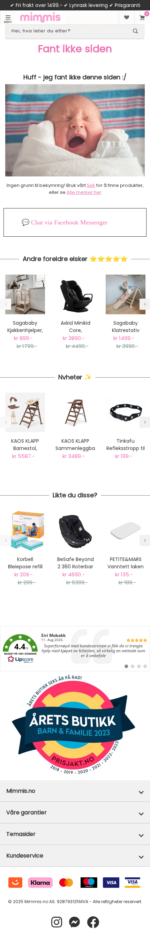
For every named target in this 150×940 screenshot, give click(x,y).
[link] (75, 649)
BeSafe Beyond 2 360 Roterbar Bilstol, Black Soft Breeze (75, 563)
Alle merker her (84, 192)
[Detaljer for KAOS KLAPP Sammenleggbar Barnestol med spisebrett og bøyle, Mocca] (75, 412)
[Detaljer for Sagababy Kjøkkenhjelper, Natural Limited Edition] (25, 294)
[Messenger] (74, 922)
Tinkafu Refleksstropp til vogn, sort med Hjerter (125, 444)
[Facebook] (93, 922)
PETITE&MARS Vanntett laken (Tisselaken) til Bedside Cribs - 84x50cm (125, 563)
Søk (91, 185)
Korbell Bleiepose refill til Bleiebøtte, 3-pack (25, 563)
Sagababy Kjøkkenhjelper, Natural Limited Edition (25, 326)
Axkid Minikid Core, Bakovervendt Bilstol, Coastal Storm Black (75, 326)
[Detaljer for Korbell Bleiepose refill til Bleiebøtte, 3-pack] (25, 531)
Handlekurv (142, 17)
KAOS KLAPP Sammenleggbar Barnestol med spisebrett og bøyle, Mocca (75, 444)
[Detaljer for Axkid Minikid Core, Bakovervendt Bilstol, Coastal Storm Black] (75, 294)
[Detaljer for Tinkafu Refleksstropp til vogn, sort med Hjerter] (125, 412)
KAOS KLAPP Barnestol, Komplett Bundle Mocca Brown (25, 444)
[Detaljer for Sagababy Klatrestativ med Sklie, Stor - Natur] (125, 294)
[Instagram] (56, 922)
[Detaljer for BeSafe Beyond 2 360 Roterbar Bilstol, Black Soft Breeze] (75, 531)
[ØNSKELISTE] (126, 17)
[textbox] (69, 31)
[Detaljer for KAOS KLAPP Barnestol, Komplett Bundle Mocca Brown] (25, 412)
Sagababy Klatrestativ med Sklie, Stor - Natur (125, 326)
